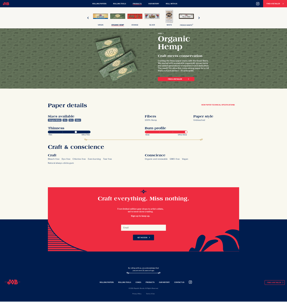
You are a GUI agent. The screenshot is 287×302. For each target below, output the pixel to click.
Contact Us (179, 282)
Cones (138, 282)
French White (186, 25)
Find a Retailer (175, 79)
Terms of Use (150, 294)
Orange (134, 25)
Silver (152, 25)
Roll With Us (171, 4)
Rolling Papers (99, 4)
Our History (153, 4)
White (169, 25)
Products (137, 4)
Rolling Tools (119, 4)
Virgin (100, 25)
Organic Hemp (117, 25)
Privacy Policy (136, 294)
